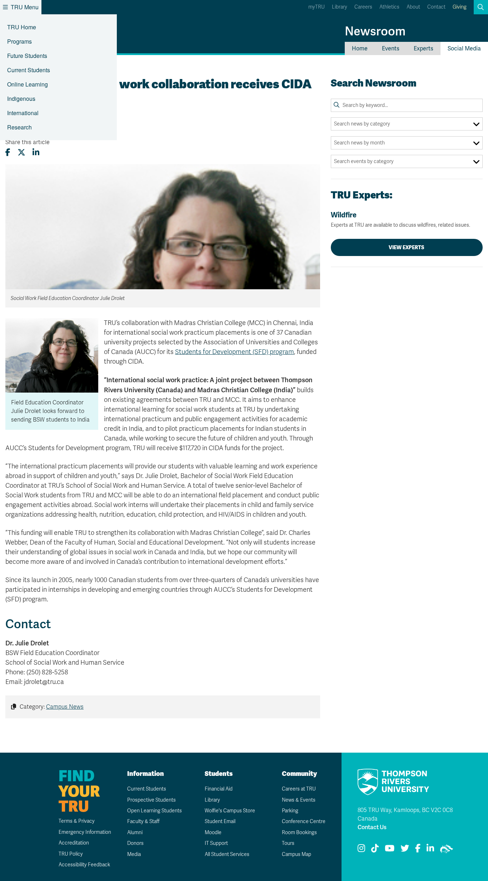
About (413, 7)
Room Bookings (299, 833)
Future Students (27, 55)
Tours (288, 843)
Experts (423, 48)
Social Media (464, 48)
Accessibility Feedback (84, 865)
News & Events (298, 800)
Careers (363, 7)
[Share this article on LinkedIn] (36, 152)
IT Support (216, 843)
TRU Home (21, 27)
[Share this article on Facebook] (7, 152)
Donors (135, 843)
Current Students (28, 70)
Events (390, 48)
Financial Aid (219, 789)
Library (339, 7)
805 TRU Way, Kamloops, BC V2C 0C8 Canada (405, 814)
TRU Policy (71, 854)
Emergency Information (85, 832)
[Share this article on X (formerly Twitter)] (21, 152)
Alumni (135, 833)
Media (134, 854)
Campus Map (296, 854)
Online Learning (27, 84)
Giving (460, 7)
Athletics (389, 7)
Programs (19, 41)
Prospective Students (151, 800)
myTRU (316, 7)
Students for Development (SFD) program (234, 352)
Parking (290, 811)
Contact (436, 7)
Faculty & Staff (143, 821)
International (23, 113)
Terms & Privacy (77, 821)
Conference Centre (303, 821)
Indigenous (21, 98)
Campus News (65, 706)
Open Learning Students (154, 811)
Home (360, 48)
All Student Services (227, 854)
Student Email (220, 821)
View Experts (406, 247)
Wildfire (400, 219)
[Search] (336, 105)
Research (19, 127)
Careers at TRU (299, 789)
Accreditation (74, 843)
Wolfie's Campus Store (230, 811)
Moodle (213, 833)
